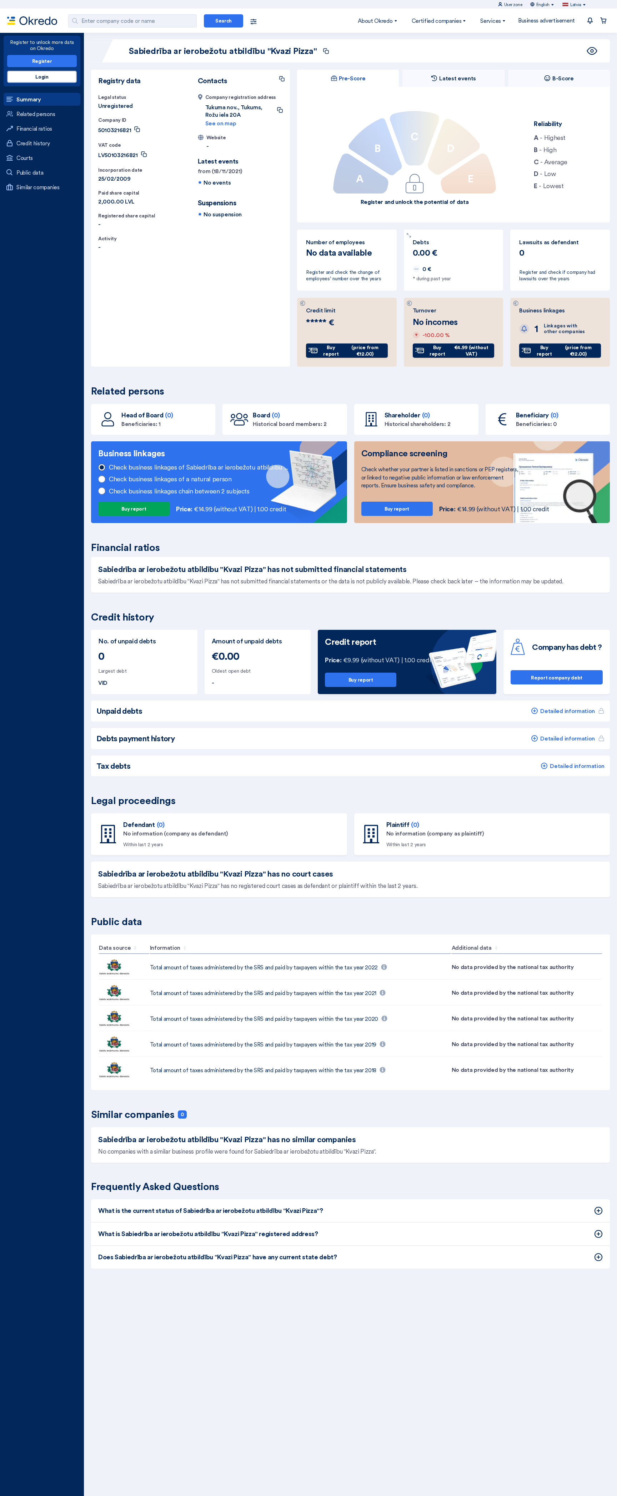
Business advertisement (546, 20)
